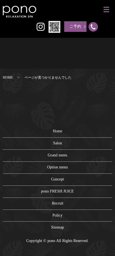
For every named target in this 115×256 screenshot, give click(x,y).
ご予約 (75, 26)
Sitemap (57, 227)
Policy (57, 215)
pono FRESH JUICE (57, 191)
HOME (8, 77)
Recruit (57, 203)
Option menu (57, 167)
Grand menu (57, 155)
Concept (57, 179)
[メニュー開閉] (106, 9)
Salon (57, 143)
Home (57, 131)
